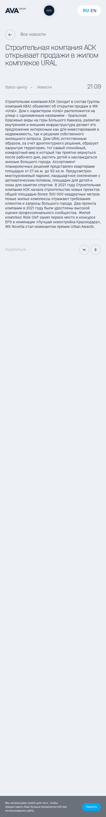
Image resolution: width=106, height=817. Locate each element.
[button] (91, 807)
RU (86, 10)
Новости (44, 87)
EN (93, 10)
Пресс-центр (16, 87)
